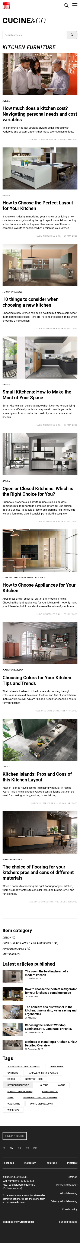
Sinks (10, 1097)
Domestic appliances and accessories (24, 577)
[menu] (74, 5)
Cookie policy (69, 1209)
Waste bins (13, 1104)
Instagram (30, 1162)
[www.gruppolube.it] (40, 1136)
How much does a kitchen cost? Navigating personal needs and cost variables (40, 114)
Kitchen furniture (18, 1085)
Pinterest (72, 1162)
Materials (9, 954)
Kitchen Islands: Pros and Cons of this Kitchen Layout (37, 776)
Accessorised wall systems (23, 1066)
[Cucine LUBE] (6, 5)
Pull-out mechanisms (19, 1091)
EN (11, 1148)
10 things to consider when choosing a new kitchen (30, 302)
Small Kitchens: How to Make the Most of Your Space (37, 394)
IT (4, 1148)
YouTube (52, 1162)
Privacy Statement (66, 1185)
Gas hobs (12, 1073)
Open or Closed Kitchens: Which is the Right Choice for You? (38, 491)
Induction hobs (33, 1079)
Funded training (68, 1221)
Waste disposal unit (41, 1104)
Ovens (61, 1085)
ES (27, 1148)
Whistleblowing (68, 1193)
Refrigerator (50, 1091)
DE (35, 1148)
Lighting (43, 1085)
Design (6, 101)
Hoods (11, 1079)
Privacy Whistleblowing (64, 1201)
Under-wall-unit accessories (40, 1097)
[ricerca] (67, 5)
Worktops (13, 1110)
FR (19, 1148)
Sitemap (72, 1177)
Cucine (24, 20)
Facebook (8, 1162)
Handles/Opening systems (43, 1073)
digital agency (18, 1221)
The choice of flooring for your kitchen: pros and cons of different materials (38, 872)
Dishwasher (57, 1066)
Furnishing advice (13, 292)
